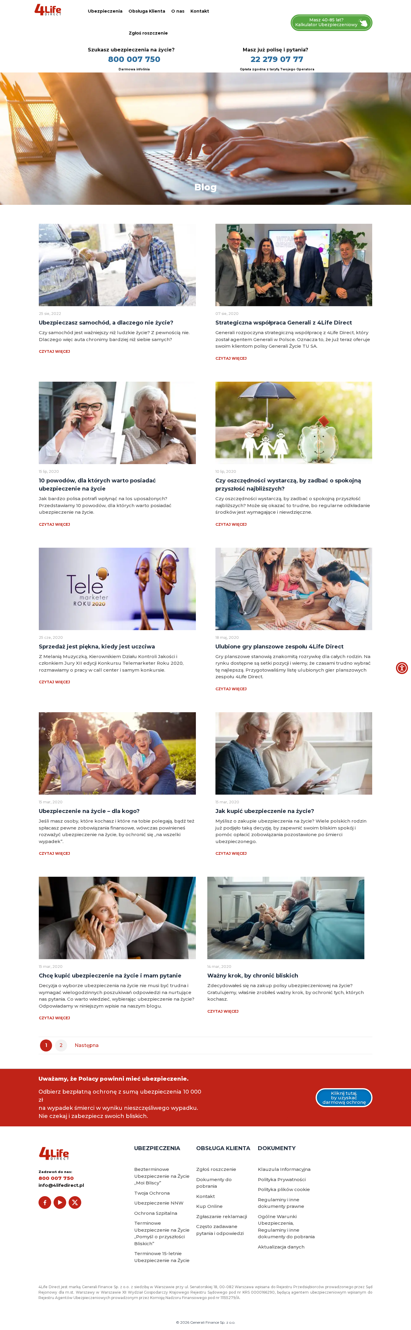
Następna (87, 1045)
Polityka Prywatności (282, 1179)
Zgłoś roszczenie (148, 33)
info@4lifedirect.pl (61, 1185)
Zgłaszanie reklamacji (221, 1216)
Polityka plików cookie (284, 1189)
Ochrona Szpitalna (155, 1213)
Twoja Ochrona (152, 1193)
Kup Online (209, 1206)
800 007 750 (134, 59)
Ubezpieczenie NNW (159, 1203)
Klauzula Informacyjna (284, 1169)
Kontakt (199, 11)
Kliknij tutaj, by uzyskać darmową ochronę (344, 1097)
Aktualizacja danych (281, 1247)
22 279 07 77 (277, 59)
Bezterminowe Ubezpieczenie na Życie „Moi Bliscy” (162, 1176)
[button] (402, 668)
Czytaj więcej (54, 351)
